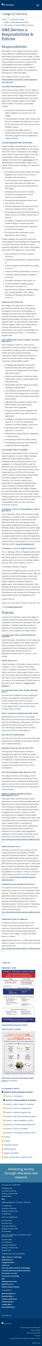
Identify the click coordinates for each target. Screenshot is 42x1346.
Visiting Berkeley (8, 1307)
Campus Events (8, 1302)
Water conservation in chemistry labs (18, 1157)
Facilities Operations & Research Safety (16, 1271)
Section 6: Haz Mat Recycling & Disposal (21, 1116)
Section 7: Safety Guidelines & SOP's (19, 1120)
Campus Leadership (9, 1299)
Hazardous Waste (11, 1145)
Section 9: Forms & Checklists (17, 1128)
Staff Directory (8, 1284)
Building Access (7, 1260)
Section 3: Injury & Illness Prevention (20, 1104)
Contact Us (6, 1265)
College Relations (8, 1262)
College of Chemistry (14, 14)
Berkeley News (8, 1296)
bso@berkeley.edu (15, 607)
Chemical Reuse (10, 1149)
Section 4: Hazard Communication (18, 1108)
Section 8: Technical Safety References (20, 1124)
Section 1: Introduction (14, 1096)
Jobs (3, 1279)
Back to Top (36, 1343)
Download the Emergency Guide (15, 1025)
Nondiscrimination (33, 1333)
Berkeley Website (9, 1294)
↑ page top (6, 962)
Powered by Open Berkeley (30, 1327)
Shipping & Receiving (9, 1281)
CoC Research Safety (16, 19)
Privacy (37, 1336)
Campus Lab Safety (11, 1153)
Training (7, 1141)
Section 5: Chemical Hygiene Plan (18, 1112)
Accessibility (35, 1330)
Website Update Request (10, 1287)
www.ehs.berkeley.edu (25, 544)
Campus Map (7, 1304)
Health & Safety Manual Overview (16, 22)
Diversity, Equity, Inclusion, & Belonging (16, 1268)
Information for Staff (9, 1273)
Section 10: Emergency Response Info (20, 1132)
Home (4, 19)
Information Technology (10, 1276)
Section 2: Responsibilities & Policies (21, 1100)
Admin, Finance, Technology (11, 1257)
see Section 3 (28, 160)
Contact (7, 1137)
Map (3, 1199)
